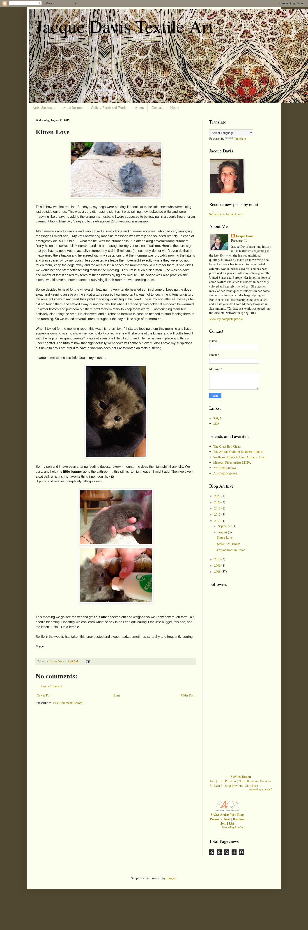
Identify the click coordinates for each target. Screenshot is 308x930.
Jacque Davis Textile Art (125, 26)
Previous (230, 781)
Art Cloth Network (225, 473)
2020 (217, 502)
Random (252, 781)
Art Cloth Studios (224, 468)
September (225, 526)
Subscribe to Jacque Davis (225, 214)
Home (174, 107)
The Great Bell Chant (227, 446)
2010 (217, 559)
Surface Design (241, 776)
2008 (217, 571)
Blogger (171, 878)
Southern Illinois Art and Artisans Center (239, 457)
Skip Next (251, 785)
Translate (240, 138)
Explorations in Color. (231, 550)
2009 (217, 565)
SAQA (217, 418)
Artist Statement (43, 107)
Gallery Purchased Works (109, 107)
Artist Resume (73, 107)
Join (212, 781)
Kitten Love (224, 537)
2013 (217, 521)
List (220, 781)
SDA (216, 423)
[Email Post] (87, 661)
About (139, 107)
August (223, 532)
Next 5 (218, 785)
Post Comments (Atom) (68, 703)
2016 (217, 508)
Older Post (188, 695)
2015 (217, 514)
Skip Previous (234, 785)
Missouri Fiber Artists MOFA (232, 462)
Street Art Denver (228, 544)
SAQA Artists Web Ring (227, 814)
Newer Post (44, 695)
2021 (217, 496)
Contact (157, 107)
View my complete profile (226, 319)
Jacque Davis (244, 236)
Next (242, 781)
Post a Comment (51, 686)
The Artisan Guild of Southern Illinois (237, 451)
